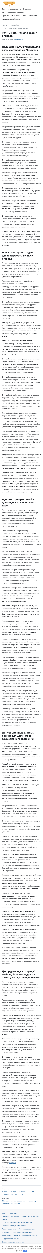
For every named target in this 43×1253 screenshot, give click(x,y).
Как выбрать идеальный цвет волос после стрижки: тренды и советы (19, 1191)
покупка (12, 1162)
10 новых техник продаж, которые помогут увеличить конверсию (19, 1201)
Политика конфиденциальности (14, 1226)
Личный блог (14, 25)
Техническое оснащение (11, 9)
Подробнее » (12, 1213)
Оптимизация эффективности (13, 1242)
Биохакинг (27, 9)
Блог (3, 1213)
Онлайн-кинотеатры (30, 16)
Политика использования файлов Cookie (17, 1222)
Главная (5, 25)
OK (25, 1250)
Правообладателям (9, 1229)
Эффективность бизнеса (11, 16)
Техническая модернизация (13, 12)
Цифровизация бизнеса (11, 19)
